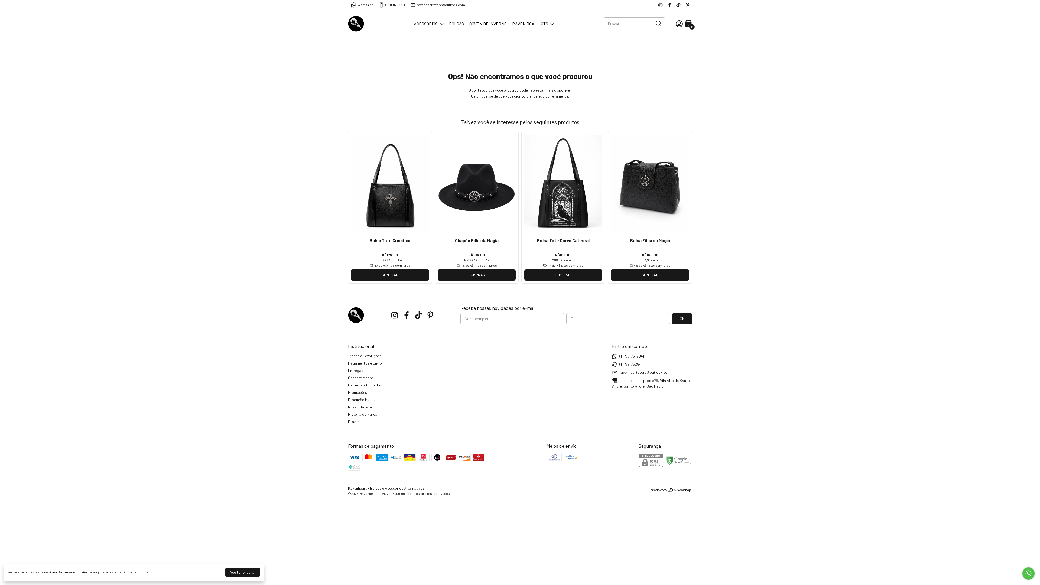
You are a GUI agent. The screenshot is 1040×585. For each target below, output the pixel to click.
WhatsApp (365, 5)
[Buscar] (658, 23)
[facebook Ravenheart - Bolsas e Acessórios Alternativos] (669, 5)
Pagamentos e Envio (365, 363)
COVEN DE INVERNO (488, 23)
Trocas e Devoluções (365, 355)
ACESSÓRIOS (426, 23)
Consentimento (360, 377)
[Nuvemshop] (671, 491)
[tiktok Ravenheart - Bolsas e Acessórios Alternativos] (678, 5)
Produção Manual (362, 399)
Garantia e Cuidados (365, 385)
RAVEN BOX (523, 23)
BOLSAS (456, 23)
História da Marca (362, 414)
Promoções (357, 392)
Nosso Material (360, 407)
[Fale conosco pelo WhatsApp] (1028, 573)
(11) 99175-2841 (631, 356)
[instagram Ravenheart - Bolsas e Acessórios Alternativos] (660, 5)
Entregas (355, 370)
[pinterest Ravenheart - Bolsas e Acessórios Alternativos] (687, 5)
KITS (544, 23)
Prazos (354, 421)
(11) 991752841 (395, 5)
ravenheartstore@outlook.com (441, 5)
